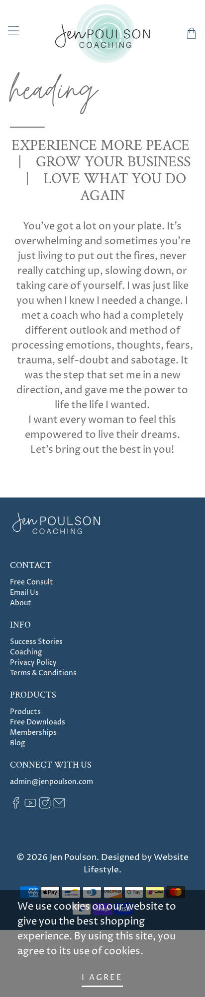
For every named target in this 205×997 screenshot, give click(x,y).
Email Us (24, 592)
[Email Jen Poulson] (59, 806)
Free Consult (31, 582)
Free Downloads (37, 722)
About (20, 603)
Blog (17, 743)
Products (25, 711)
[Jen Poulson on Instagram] (45, 806)
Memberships (33, 732)
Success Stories (36, 641)
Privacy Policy (33, 662)
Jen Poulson (73, 857)
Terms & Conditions (43, 673)
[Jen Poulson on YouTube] (30, 806)
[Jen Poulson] (102, 33)
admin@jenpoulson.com (51, 781)
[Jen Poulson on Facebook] (16, 806)
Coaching (26, 652)
